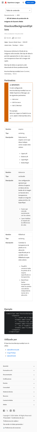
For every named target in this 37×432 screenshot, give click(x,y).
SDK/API (25, 42)
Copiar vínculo (17, 38)
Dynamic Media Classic (15, 42)
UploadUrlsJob (11, 356)
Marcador (8, 38)
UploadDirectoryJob (13, 350)
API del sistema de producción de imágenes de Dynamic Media (16, 19)
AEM (18, 15)
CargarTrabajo (11, 353)
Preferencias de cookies (10, 421)
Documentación (9, 15)
